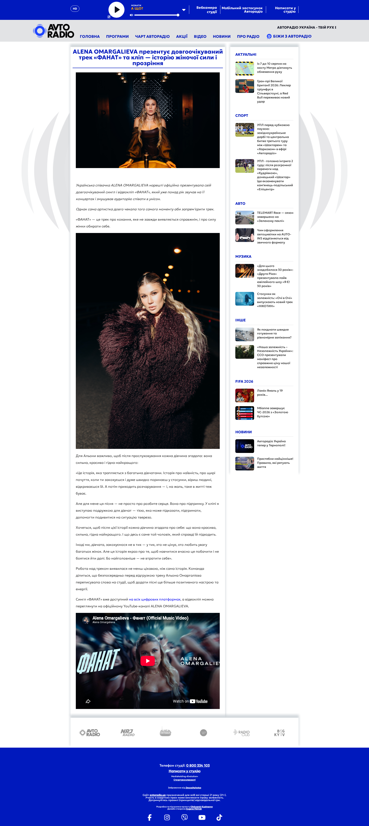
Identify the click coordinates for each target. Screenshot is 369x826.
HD (75, 8)
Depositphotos (193, 787)
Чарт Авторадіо (152, 36)
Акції (181, 36)
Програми (117, 36)
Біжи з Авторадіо (292, 36)
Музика (243, 256)
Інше (240, 320)
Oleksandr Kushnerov (201, 806)
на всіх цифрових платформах (154, 599)
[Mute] (131, 15)
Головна (90, 36)
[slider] (156, 15)
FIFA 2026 (244, 381)
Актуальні (245, 54)
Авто (240, 203)
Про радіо (248, 36)
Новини (222, 36)
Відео (200, 36)
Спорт (241, 115)
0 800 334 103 (198, 765)
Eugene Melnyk (194, 808)
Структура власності (185, 779)
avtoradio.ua (158, 795)
